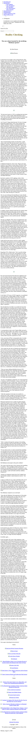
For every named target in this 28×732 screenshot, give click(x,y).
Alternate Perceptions (14, 722)
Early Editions (9, 4)
